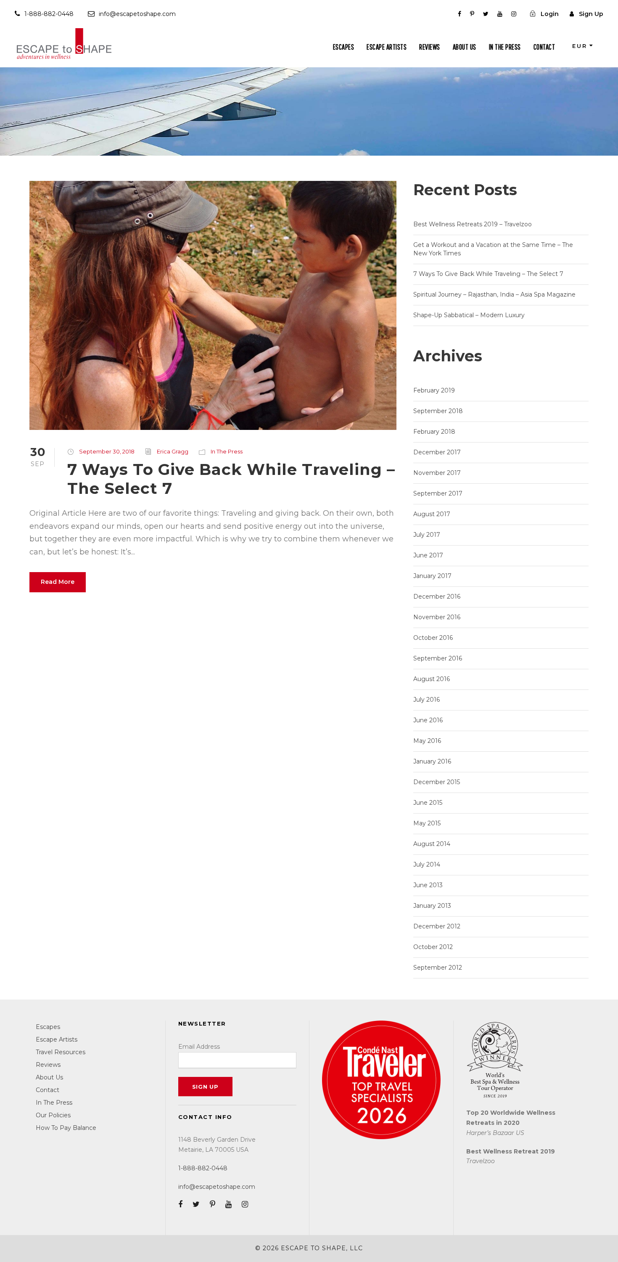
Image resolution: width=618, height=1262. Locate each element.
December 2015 (436, 782)
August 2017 (431, 514)
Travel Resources (60, 1052)
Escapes (343, 46)
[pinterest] (472, 14)
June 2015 (427, 802)
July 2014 (426, 864)
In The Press (505, 46)
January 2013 (432, 905)
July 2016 (426, 699)
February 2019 (434, 390)
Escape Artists (387, 46)
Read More (57, 582)
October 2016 (433, 638)
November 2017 (437, 473)
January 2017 (432, 576)
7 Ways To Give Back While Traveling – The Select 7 (231, 478)
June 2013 (428, 885)
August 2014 (431, 844)
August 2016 (431, 679)
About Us (464, 46)
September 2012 (437, 967)
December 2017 (437, 452)
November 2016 (436, 617)
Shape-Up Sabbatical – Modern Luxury (469, 315)
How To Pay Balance (66, 1128)
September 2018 (438, 411)
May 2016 (427, 741)
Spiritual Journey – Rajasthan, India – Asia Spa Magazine (494, 294)
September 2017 (437, 493)
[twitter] (486, 14)
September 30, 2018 (107, 451)
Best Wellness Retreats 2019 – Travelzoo (472, 224)
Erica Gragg (172, 451)
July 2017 (426, 534)
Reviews (429, 46)
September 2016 (437, 658)
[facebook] (459, 14)
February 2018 (434, 431)
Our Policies (53, 1115)
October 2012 (433, 947)
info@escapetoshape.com (137, 14)
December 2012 (436, 926)
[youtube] (499, 14)
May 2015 (427, 823)
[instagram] (513, 14)
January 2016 (432, 761)
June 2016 (428, 720)
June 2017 (428, 555)
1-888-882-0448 (49, 14)
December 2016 (436, 596)
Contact (544, 46)
